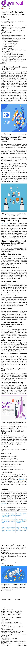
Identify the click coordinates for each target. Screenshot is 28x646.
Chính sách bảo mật (22, 644)
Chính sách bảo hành (6, 644)
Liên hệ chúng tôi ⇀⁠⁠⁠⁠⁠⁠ (6, 639)
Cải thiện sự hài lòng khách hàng (12, 58)
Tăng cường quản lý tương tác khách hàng (14, 56)
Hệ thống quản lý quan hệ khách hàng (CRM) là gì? (14, 28)
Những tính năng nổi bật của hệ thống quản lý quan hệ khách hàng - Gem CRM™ (13, 39)
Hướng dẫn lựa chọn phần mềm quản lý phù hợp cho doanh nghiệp (8, 515)
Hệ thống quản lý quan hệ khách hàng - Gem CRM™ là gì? (13, 36)
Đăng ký (3, 563)
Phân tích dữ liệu (8, 48)
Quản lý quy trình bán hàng (10, 43)
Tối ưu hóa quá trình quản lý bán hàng (13, 54)
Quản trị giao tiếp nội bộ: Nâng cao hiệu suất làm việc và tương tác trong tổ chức (8, 529)
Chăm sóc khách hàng (9, 46)
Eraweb (8, 636)
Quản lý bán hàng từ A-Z (10, 45)
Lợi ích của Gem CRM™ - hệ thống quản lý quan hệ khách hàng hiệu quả (14, 50)
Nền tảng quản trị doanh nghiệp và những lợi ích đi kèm (8, 521)
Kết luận (4, 64)
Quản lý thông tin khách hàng (11, 41)
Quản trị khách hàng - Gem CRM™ (15, 21)
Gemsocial (18, 515)
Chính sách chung (22, 645)
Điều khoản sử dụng (6, 645)
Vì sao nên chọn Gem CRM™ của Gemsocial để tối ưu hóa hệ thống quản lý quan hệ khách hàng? (14, 61)
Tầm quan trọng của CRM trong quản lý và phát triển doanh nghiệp (14, 31)
